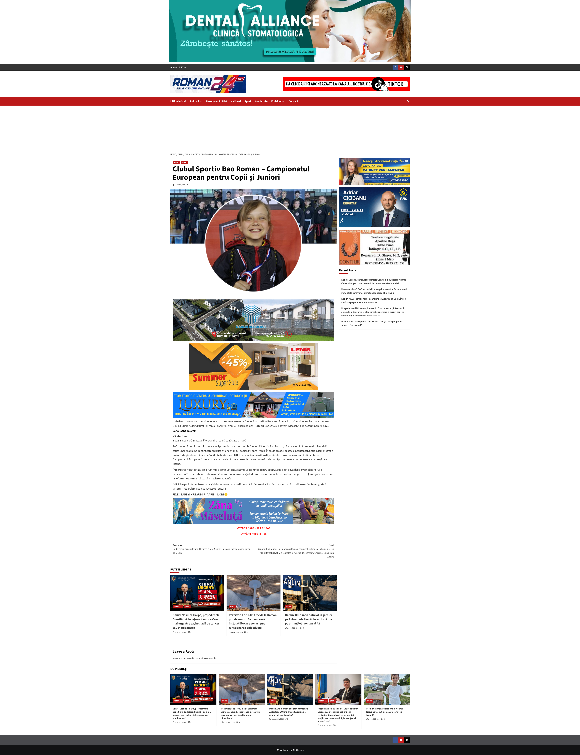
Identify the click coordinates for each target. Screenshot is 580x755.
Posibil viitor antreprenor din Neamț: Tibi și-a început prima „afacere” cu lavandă (371, 323)
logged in (190, 657)
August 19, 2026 (326, 725)
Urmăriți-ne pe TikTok (253, 533)
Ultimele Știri (178, 101)
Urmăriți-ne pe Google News (253, 527)
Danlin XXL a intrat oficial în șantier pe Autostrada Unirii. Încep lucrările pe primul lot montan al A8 (308, 619)
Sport (248, 101)
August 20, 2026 (181, 632)
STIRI (184, 162)
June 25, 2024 (180, 185)
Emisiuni (276, 101)
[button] (408, 101)
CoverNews (283, 749)
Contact (293, 101)
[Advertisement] (290, 128)
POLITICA (178, 607)
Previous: (212, 549)
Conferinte (261, 101)
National (236, 101)
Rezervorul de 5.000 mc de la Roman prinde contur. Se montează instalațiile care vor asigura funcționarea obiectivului (253, 621)
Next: (296, 551)
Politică (194, 101)
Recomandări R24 (216, 101)
